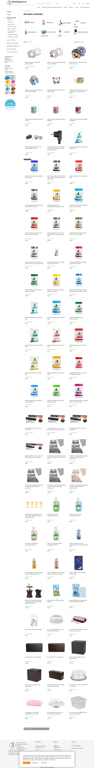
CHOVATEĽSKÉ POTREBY (12, 52)
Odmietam (43, 762)
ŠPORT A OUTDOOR (11, 40)
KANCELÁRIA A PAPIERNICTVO (13, 46)
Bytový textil (10, 22)
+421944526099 (77, 746)
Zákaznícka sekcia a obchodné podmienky (52, 7)
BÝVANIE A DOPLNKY (11, 17)
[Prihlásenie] (79, 3)
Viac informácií (51, 759)
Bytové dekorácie (12, 28)
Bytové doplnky (11, 24)
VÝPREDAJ (9, 14)
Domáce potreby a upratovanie (12, 31)
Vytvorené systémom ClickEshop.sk (47, 767)
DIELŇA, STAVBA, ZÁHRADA (12, 43)
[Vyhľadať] (36, 3)
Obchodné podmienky (40, 746)
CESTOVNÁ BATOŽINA (11, 49)
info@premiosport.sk (78, 748)
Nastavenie (35, 762)
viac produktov (28, 728)
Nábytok (10, 19)
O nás (76, 7)
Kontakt (65, 7)
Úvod (38, 7)
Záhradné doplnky (12, 26)
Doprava (71, 7)
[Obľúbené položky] (83, 3)
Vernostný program (84, 7)
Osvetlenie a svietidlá (13, 34)
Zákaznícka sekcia (39, 747)
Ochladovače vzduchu (13, 37)
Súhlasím (26, 762)
